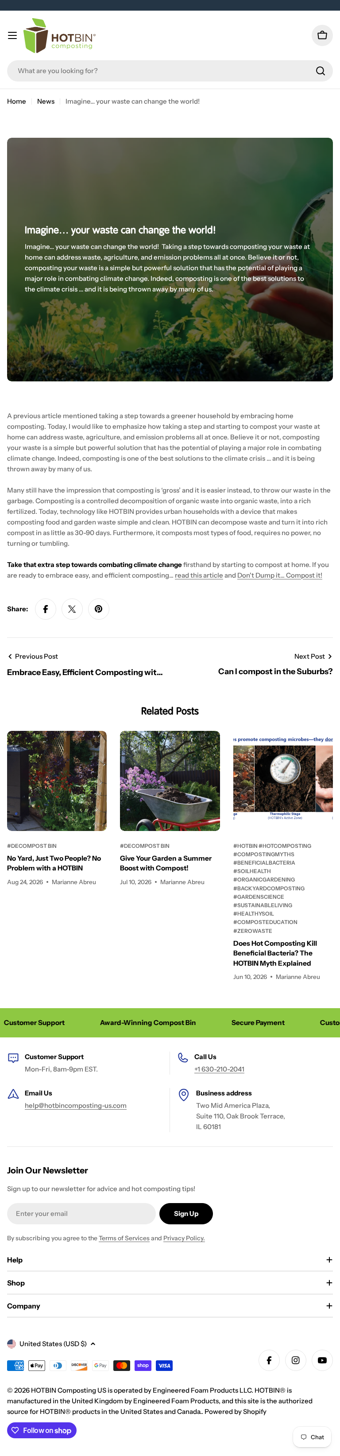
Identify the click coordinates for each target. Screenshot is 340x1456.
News (45, 101)
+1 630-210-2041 (219, 1069)
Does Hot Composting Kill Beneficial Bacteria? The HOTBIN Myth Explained (275, 953)
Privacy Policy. (184, 1238)
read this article (199, 575)
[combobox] (170, 71)
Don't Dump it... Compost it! (279, 575)
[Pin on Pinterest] (98, 609)
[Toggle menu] (12, 35)
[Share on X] (72, 609)
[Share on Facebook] (45, 609)
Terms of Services (124, 1238)
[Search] (320, 71)
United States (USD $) (53, 1344)
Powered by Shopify (236, 1411)
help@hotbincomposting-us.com (76, 1105)
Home (16, 101)
